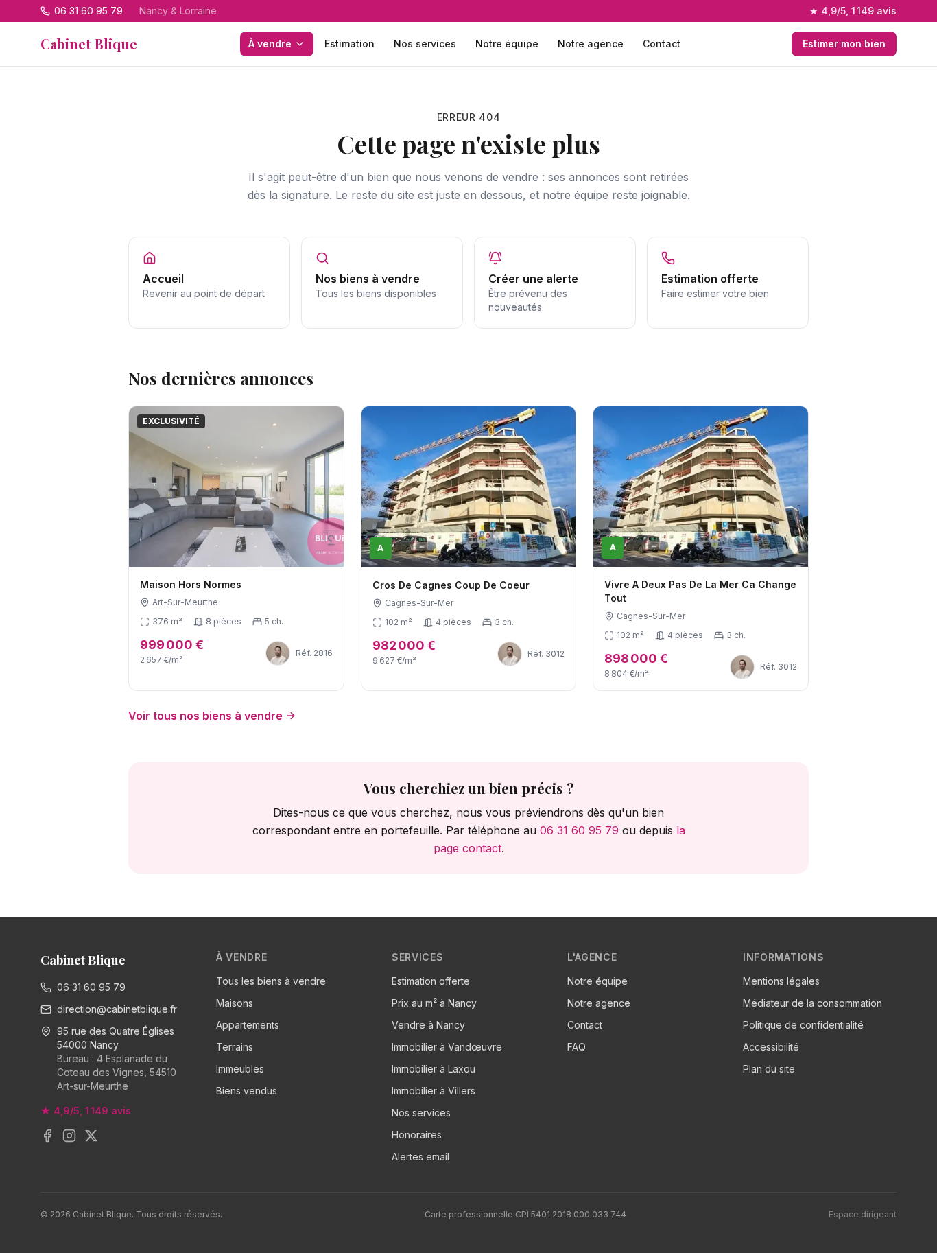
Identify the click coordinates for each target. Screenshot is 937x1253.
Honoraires (417, 1134)
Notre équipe (506, 43)
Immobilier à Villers (433, 1091)
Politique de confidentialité (803, 1025)
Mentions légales (781, 981)
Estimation (349, 43)
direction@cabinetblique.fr (117, 1009)
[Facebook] (47, 1136)
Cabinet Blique (88, 43)
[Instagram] (69, 1136)
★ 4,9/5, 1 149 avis (853, 10)
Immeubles (240, 1069)
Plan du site (769, 1069)
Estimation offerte (431, 981)
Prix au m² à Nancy (434, 1003)
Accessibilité (771, 1047)
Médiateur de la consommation (812, 1003)
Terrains (234, 1047)
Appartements (247, 1025)
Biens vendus (246, 1091)
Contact (661, 43)
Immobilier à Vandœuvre (447, 1047)
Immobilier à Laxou (433, 1069)
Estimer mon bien (844, 43)
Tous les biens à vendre (271, 981)
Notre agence (591, 43)
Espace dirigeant (863, 1214)
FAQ (576, 1047)
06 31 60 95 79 (579, 830)
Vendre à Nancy (428, 1025)
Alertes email (420, 1156)
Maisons (234, 1003)
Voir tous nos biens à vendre (205, 716)
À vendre (270, 43)
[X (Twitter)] (91, 1136)
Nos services (425, 43)
